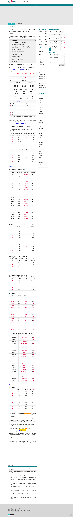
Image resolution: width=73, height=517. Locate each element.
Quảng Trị (41, 115)
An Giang (40, 144)
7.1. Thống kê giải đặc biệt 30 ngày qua (19, 58)
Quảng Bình (41, 113)
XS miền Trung (16, 504)
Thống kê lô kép (42, 78)
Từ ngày (51, 57)
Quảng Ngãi (41, 120)
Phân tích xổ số (11, 23)
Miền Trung (41, 98)
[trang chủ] (12, 2)
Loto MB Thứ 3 (18, 101)
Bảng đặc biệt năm (42, 69)
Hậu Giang (41, 159)
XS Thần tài (41, 42)
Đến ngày (51, 59)
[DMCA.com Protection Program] (11, 515)
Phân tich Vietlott (19, 23)
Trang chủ (9, 26)
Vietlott (23, 5)
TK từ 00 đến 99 (42, 89)
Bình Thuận (41, 148)
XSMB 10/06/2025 (22, 69)
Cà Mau (40, 39)
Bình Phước (41, 157)
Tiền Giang (41, 53)
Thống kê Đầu (41, 80)
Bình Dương (41, 151)
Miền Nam (41, 126)
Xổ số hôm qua (42, 48)
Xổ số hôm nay (42, 29)
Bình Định (41, 111)
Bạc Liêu (40, 139)
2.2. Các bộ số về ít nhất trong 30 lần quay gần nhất (21, 47)
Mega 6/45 (41, 61)
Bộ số (51, 54)
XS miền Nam (22, 504)
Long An (40, 155)
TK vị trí (31, 5)
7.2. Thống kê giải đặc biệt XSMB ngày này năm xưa (21, 59)
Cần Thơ (40, 130)
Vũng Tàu (41, 128)
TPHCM (40, 38)
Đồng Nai (41, 142)
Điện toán (40, 504)
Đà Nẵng (40, 109)
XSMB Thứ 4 (22, 430)
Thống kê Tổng (42, 85)
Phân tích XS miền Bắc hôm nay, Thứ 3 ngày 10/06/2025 (19, 475)
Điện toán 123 (41, 44)
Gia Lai (40, 118)
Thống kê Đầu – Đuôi (43, 83)
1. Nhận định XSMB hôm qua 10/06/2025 (18, 42)
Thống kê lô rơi (42, 90)
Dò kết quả (61, 65)
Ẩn (35, 40)
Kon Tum (40, 56)
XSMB (12, 5)
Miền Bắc (41, 31)
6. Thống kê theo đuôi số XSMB (16, 54)
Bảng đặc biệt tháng (42, 74)
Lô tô (50, 5)
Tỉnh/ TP (51, 62)
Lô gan (27, 5)
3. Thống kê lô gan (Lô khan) (16, 49)
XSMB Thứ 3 (15, 69)
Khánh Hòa (41, 107)
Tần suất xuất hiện (42, 87)
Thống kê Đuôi (41, 81)
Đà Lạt (40, 54)
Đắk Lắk (40, 104)
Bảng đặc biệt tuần (42, 72)
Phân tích (41, 5)
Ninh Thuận (41, 116)
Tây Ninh (40, 146)
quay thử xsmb (23, 440)
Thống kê (36, 5)
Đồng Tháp (41, 36)
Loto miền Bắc (12, 101)
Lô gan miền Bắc (32, 221)
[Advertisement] (36, 14)
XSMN (20, 5)
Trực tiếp (27, 504)
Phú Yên (40, 34)
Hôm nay (61, 31)
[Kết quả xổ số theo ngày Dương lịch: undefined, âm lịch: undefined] (50, 36)
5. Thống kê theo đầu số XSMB (16, 52)
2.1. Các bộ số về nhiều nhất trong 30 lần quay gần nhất (21, 46)
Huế (40, 33)
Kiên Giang (41, 51)
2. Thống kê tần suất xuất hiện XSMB (17, 44)
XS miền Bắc (10, 504)
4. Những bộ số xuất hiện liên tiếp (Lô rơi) (18, 51)
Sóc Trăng (41, 140)
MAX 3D (40, 41)
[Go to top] (71, 515)
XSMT (16, 5)
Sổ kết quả (54, 5)
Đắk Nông (41, 122)
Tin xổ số (46, 5)
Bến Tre (40, 137)
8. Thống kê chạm (14, 61)
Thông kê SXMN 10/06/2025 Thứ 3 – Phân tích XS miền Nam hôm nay (22, 477)
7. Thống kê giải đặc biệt (15, 56)
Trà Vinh (40, 153)
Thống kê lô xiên (42, 76)
